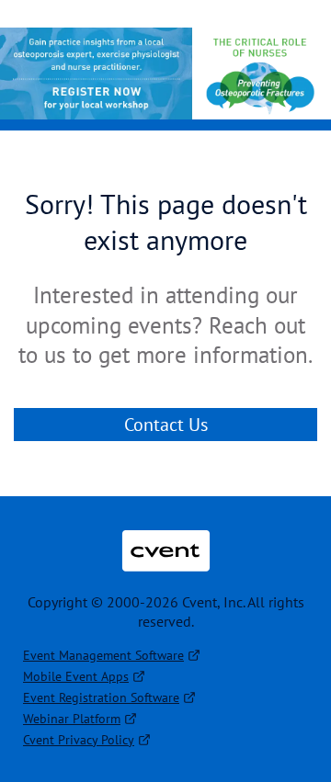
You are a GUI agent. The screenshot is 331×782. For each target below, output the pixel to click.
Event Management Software (103, 655)
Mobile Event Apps (76, 676)
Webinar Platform (71, 718)
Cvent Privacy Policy (78, 739)
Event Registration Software (101, 697)
